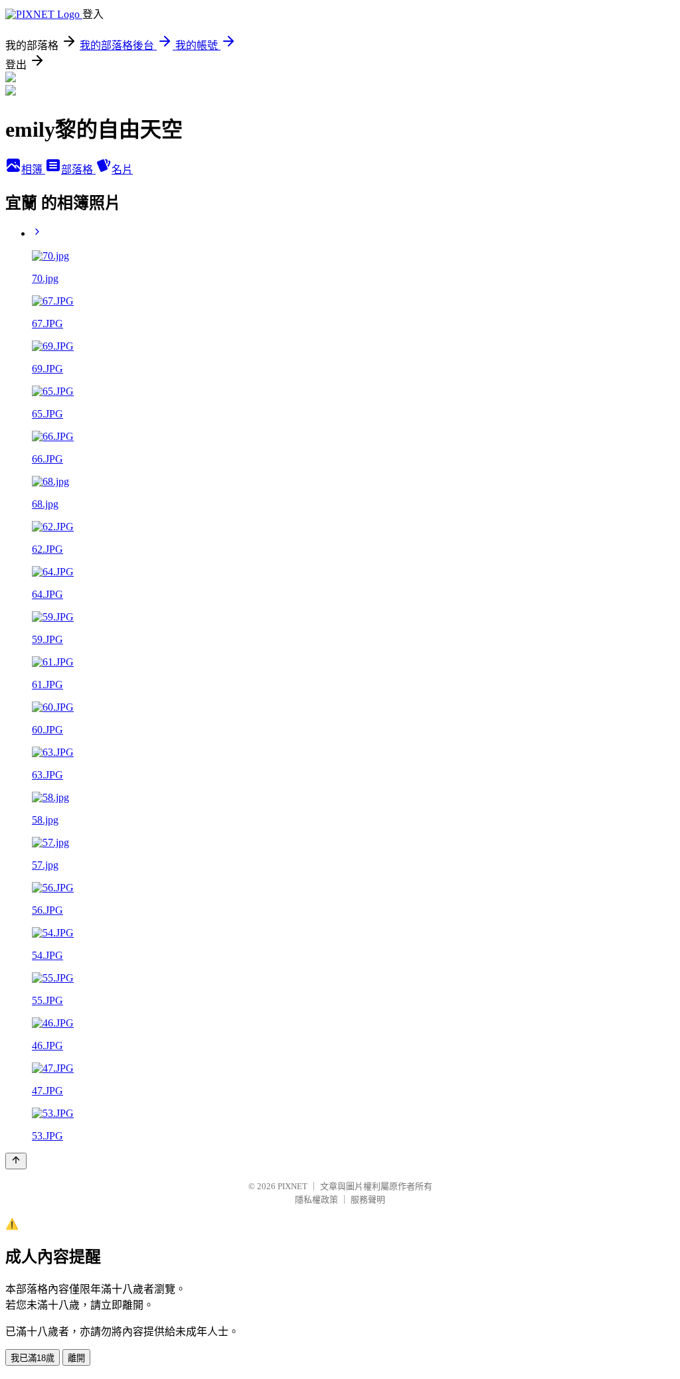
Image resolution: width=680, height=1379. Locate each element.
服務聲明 (368, 1199)
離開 (76, 1358)
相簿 (33, 169)
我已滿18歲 (32, 1358)
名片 (122, 169)
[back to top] (16, 1161)
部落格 (78, 169)
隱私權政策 (316, 1199)
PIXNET (292, 1186)
